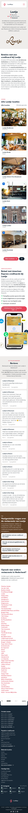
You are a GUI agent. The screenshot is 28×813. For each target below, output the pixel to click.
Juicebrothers (5, 687)
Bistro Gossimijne (6, 679)
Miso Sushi (4, 655)
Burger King (4, 612)
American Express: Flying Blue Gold (13, 308)
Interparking (4, 763)
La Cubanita (5, 659)
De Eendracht (5, 646)
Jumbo (3, 752)
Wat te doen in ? (6, 714)
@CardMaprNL (23, 786)
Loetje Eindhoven (7, 128)
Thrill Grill (4, 627)
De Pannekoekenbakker (8, 640)
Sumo (3, 622)
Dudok (3, 666)
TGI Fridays (4, 616)
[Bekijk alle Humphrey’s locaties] (4, 701)
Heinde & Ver (5, 657)
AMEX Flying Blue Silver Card (8, 735)
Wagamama (5, 603)
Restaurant (15, 18)
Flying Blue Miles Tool (6, 775)
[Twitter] (11, 811)
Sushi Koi (4, 670)
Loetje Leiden (6, 226)
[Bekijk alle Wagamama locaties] (19, 701)
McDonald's (4, 757)
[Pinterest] (13, 811)
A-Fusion (4, 672)
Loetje (3, 594)
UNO (2, 653)
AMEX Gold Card (5, 736)
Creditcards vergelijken (7, 746)
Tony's (3, 651)
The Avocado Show (7, 614)
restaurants (4, 578)
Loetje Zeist (6, 201)
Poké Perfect (5, 601)
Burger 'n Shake (6, 642)
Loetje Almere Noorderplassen (11, 177)
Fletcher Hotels (5, 586)
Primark (3, 759)
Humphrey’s (4, 599)
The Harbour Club (6, 605)
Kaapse (3, 635)
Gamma (3, 756)
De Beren (4, 618)
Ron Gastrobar (5, 683)
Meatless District (6, 675)
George (3, 631)
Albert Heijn (4, 754)
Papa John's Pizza (6, 644)
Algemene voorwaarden (7, 780)
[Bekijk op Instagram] (5, 788)
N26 (2, 740)
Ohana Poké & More (7, 688)
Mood (3, 649)
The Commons (5, 629)
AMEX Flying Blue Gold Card (8, 733)
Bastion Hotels (5, 590)
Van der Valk (5, 588)
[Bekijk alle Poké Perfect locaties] (12, 701)
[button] (24, 110)
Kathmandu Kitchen (7, 681)
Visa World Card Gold (6, 744)
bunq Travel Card (5, 742)
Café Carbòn (5, 690)
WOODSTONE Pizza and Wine (10, 610)
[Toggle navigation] (24, 4)
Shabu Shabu (5, 625)
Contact (3, 782)
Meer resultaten (10, 258)
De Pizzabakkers (6, 620)
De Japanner (5, 648)
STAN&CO (4, 607)
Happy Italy (4, 595)
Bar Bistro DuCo (6, 636)
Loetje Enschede (7, 250)
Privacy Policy (4, 778)
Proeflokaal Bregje (7, 592)
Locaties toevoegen (6, 771)
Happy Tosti (4, 674)
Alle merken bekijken (6, 765)
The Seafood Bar (6, 609)
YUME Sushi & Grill (7, 638)
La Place (3, 685)
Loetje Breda (6, 152)
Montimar (4, 677)
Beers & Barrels (6, 662)
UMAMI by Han (5, 668)
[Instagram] (15, 811)
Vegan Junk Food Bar (7, 661)
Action (2, 761)
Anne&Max (4, 597)
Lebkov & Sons (5, 664)
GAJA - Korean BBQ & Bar (9, 692)
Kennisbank (4, 773)
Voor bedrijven (4, 776)
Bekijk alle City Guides (6, 727)
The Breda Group (6, 633)
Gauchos (4, 623)
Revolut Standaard (5, 738)
